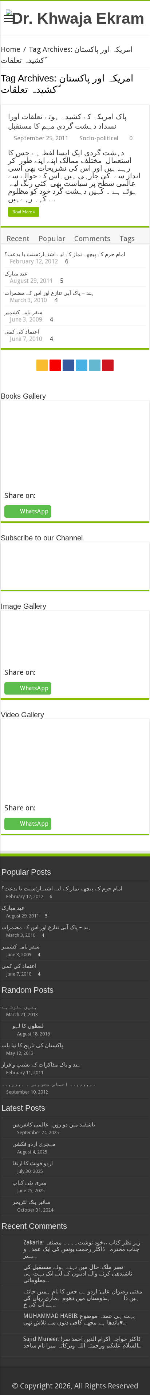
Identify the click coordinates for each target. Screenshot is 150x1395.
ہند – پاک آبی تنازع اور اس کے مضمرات (49, 293)
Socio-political (98, 138)
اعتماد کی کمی (21, 331)
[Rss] (42, 365)
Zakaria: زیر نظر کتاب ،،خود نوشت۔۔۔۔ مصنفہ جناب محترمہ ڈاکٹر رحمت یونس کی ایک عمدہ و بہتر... (82, 1249)
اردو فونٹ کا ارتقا (32, 1163)
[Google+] (55, 365)
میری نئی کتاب (29, 1182)
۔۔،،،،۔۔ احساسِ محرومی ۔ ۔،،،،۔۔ (48, 1084)
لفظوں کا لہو (28, 1026)
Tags (127, 238)
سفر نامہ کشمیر (23, 312)
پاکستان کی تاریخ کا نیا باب (32, 1045)
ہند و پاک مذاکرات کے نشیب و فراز (41, 1064)
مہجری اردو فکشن (34, 1144)
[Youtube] (108, 365)
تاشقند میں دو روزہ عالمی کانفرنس (53, 1124)
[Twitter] (81, 365)
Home (10, 49)
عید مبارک (16, 273)
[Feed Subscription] (147, 100)
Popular (52, 238)
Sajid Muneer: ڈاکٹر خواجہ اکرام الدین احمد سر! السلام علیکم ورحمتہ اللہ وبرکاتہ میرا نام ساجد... (82, 1342)
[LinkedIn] (94, 365)
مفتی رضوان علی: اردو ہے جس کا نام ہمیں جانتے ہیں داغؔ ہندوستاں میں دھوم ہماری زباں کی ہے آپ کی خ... (82, 1298)
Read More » (23, 211)
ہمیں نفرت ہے (19, 1006)
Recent (18, 238)
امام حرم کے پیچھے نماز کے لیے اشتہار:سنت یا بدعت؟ (64, 254)
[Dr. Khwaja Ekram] (75, 17)
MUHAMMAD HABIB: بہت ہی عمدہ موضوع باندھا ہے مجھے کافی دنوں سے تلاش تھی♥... (79, 1319)
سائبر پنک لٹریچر (31, 1202)
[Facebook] (68, 365)
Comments (92, 238)
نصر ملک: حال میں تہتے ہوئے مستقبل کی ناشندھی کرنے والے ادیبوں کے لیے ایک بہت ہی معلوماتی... (77, 1273)
